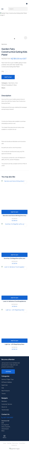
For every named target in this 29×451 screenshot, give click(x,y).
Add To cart (14, 212)
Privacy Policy (22, 443)
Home (4, 443)
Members (4, 401)
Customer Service (6, 404)
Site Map (9, 443)
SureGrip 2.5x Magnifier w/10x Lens (14, 258)
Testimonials (5, 410)
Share (3, 88)
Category (4, 83)
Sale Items (4, 44)
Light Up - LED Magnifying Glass (14, 344)
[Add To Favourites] (17, 77)
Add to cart (8, 77)
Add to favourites (25, 182)
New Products (5, 390)
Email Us (2, 9)
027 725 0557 (8, 417)
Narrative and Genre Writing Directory (14, 215)
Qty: (2, 71)
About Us (4, 407)
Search (26, 9)
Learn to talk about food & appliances (14, 301)
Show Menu (2, 4)
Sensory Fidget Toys (7, 379)
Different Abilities (6, 382)
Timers (3, 393)
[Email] (10, 87)
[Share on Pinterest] (12, 87)
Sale (2, 388)
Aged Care (4, 385)
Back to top (15, 443)
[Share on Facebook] (6, 87)
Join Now (8, 371)
